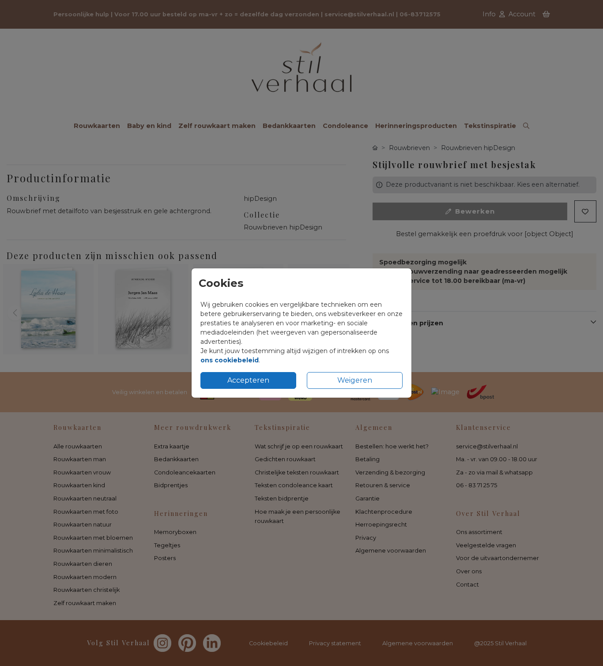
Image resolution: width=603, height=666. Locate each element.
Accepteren (248, 380)
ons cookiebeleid (229, 360)
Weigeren (354, 380)
